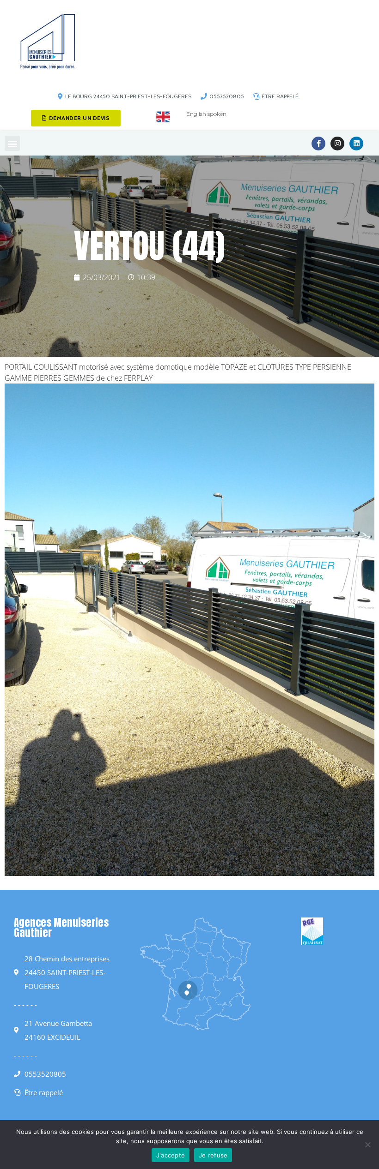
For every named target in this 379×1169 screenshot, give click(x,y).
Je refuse (213, 1155)
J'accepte (170, 1155)
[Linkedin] (356, 143)
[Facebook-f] (318, 143)
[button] (12, 143)
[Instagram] (337, 143)
